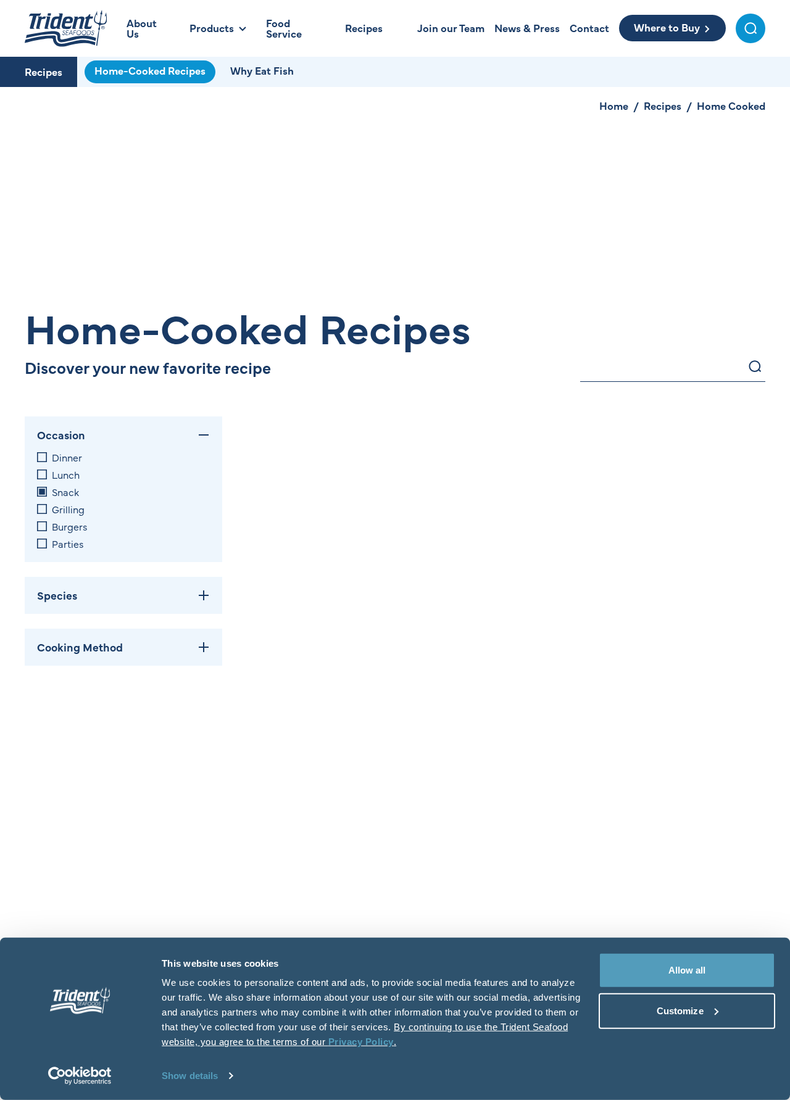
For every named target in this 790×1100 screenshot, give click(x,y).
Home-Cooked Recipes (150, 70)
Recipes (43, 71)
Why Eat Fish (262, 70)
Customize (680, 1010)
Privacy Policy (361, 1041)
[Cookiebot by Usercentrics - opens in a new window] (80, 1076)
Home (613, 105)
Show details (190, 1075)
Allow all (687, 970)
